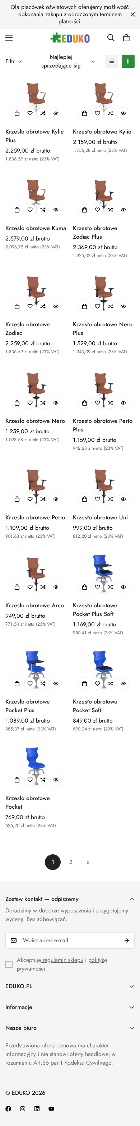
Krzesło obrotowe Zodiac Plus (95, 232)
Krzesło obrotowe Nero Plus (102, 328)
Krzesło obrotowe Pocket (27, 802)
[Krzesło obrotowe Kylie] (104, 100)
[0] (126, 37)
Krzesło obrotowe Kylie (102, 131)
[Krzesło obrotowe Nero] (36, 389)
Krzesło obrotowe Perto (35, 517)
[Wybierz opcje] (17, 113)
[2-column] (128, 61)
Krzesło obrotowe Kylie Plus (34, 135)
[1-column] (111, 61)
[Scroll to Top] (127, 1088)
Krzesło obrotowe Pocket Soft (95, 705)
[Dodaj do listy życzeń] (30, 113)
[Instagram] (22, 1109)
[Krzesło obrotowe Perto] (36, 486)
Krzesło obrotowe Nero (35, 421)
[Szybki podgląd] (56, 113)
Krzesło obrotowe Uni (100, 517)
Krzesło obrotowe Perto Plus (102, 425)
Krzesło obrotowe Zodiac (27, 328)
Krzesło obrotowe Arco (34, 605)
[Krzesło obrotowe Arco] (36, 574)
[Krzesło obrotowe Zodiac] (36, 293)
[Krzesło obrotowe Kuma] (36, 196)
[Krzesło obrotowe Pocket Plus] (36, 670)
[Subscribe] (127, 940)
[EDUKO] (70, 37)
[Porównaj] (43, 113)
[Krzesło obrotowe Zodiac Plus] (104, 196)
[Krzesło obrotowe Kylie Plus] (36, 100)
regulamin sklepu (62, 960)
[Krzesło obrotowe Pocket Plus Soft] (104, 574)
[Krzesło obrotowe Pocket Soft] (104, 670)
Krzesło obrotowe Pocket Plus (27, 705)
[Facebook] (8, 1109)
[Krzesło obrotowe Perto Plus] (104, 389)
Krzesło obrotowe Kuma (35, 228)
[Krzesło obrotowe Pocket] (36, 766)
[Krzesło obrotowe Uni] (104, 486)
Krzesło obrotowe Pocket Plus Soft (95, 609)
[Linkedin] (37, 1109)
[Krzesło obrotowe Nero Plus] (104, 293)
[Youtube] (51, 1109)
